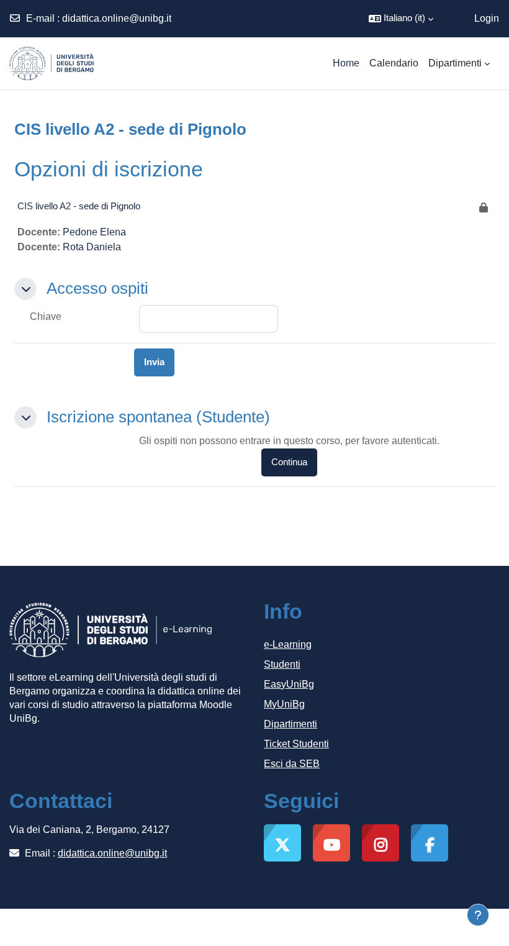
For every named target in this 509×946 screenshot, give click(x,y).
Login (486, 18)
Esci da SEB (292, 763)
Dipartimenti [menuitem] (455, 63)
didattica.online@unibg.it (116, 18)
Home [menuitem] (346, 63)
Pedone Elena (94, 232)
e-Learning (288, 644)
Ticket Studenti (296, 744)
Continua (289, 462)
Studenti (282, 664)
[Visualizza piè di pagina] (478, 915)
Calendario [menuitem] (393, 63)
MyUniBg (284, 704)
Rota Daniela (92, 247)
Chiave (45, 316)
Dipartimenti (290, 724)
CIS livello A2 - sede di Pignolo (78, 206)
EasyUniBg (289, 684)
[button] (401, 18)
